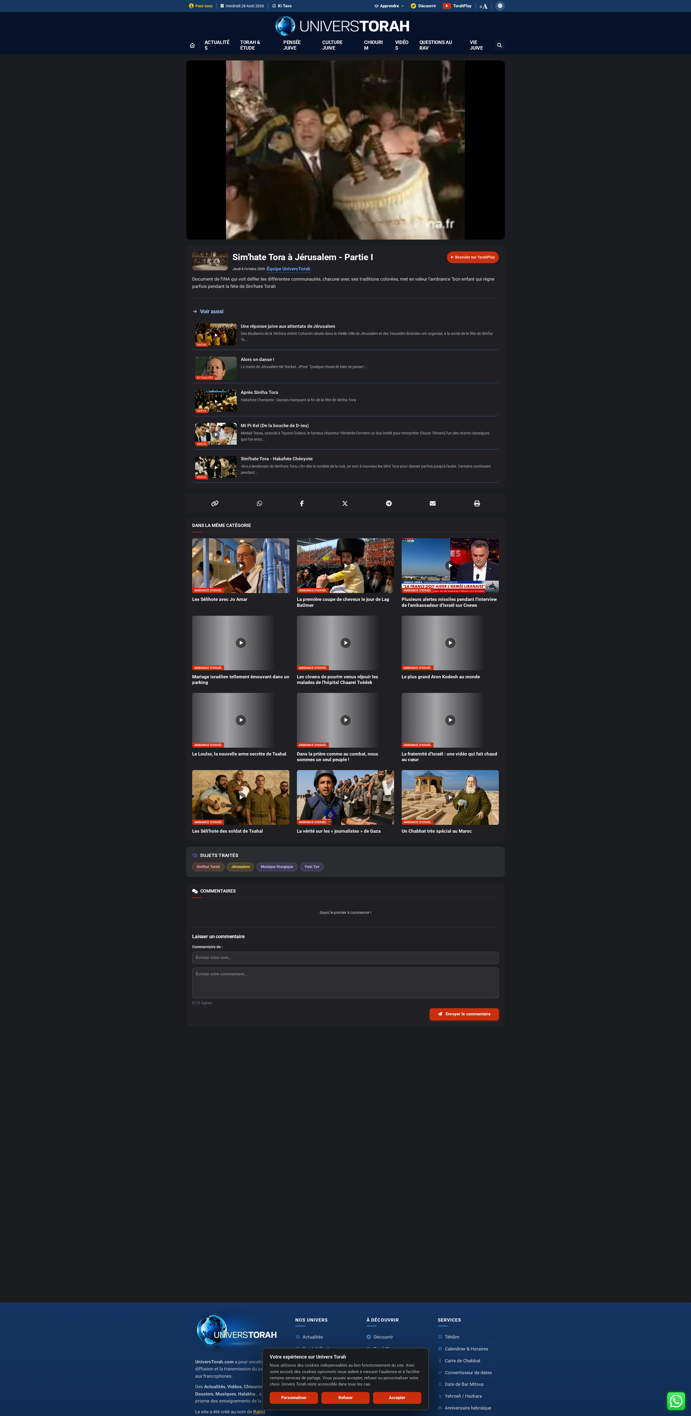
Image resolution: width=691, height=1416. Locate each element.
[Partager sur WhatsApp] (259, 503)
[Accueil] (192, 45)
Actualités (217, 45)
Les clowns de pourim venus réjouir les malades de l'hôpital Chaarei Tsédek (337, 679)
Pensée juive (292, 45)
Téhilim (452, 1337)
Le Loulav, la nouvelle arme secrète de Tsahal (239, 754)
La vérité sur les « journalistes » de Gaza (339, 831)
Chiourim (373, 45)
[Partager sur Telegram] (389, 503)
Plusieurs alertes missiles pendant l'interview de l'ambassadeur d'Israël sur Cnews (449, 602)
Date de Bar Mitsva (464, 1384)
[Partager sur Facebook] (302, 503)
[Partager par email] (433, 503)
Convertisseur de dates (468, 1372)
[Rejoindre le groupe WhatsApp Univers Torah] (676, 1401)
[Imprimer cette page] (477, 503)
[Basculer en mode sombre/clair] (500, 6)
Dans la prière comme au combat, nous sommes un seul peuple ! (337, 756)
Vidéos (401, 45)
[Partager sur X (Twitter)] (345, 503)
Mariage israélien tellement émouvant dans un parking (240, 679)
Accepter (397, 1397)
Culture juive (332, 45)
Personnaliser (294, 1397)
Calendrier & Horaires (466, 1349)
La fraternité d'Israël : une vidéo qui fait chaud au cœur (449, 756)
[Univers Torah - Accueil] (345, 26)
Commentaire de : (207, 947)
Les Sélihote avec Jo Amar (219, 599)
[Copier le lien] (215, 503)
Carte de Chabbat (462, 1360)
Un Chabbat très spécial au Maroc (437, 831)
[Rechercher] (500, 45)
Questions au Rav (435, 45)
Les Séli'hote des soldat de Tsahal (227, 831)
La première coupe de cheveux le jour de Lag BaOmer (343, 602)
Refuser (345, 1397)
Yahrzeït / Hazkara (463, 1396)
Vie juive (476, 45)
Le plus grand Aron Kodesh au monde (441, 676)
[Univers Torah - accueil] (238, 1331)
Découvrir (383, 1337)
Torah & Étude (250, 45)
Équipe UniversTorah (288, 268)
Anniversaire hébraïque (468, 1408)
